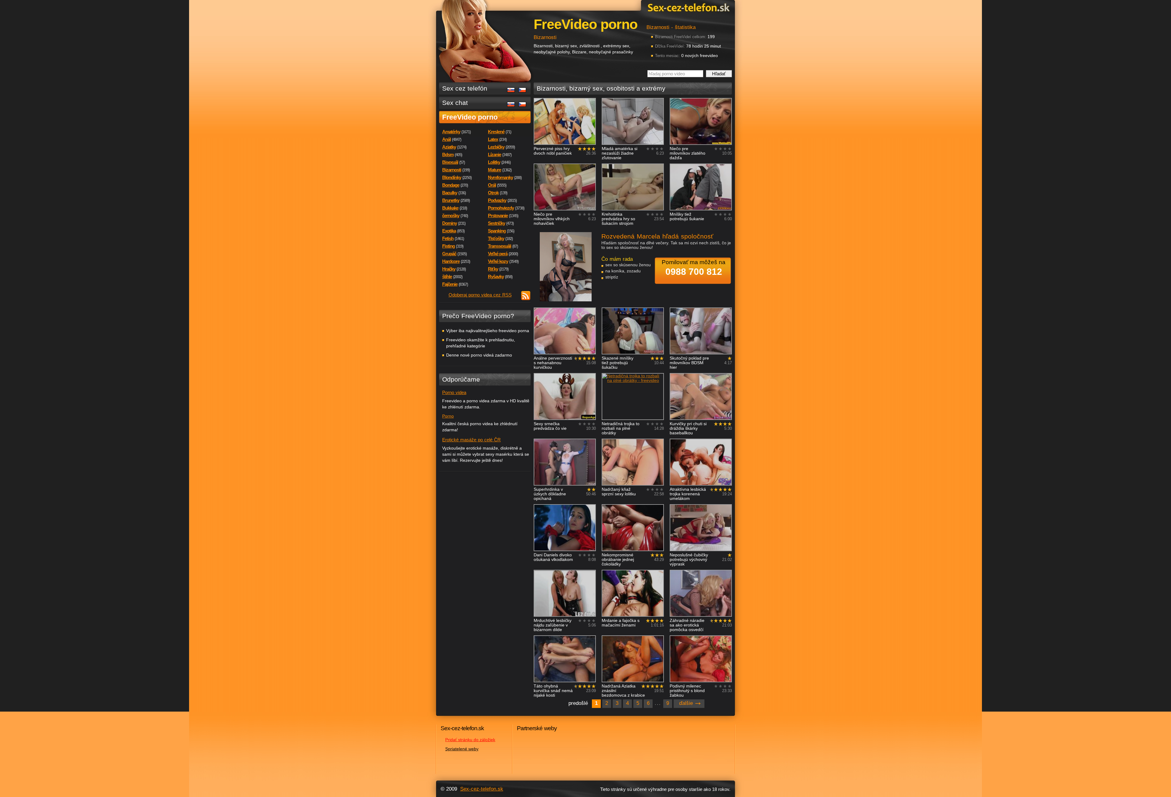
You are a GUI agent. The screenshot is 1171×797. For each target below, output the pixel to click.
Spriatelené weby (461, 748)
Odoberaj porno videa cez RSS (480, 294)
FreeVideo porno (470, 117)
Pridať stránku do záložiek (470, 739)
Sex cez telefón (464, 88)
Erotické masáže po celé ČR (471, 439)
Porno (448, 416)
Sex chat (455, 102)
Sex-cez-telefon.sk (687, 7)
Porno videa (454, 392)
